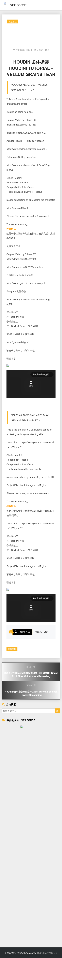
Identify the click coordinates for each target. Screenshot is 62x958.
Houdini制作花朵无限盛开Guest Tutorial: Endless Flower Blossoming (31, 690)
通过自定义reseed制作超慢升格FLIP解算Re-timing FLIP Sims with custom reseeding (31, 671)
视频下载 (25, 631)
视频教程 (13, 21)
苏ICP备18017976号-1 (47, 952)
